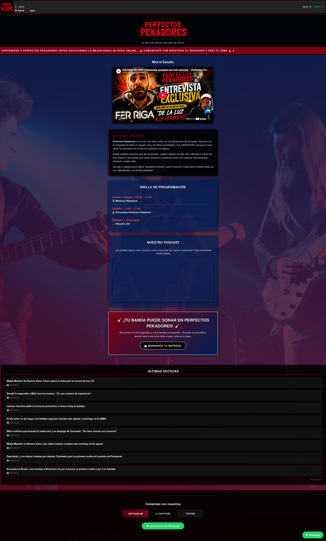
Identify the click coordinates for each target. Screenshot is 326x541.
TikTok (190, 513)
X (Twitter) (163, 513)
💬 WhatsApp (312, 535)
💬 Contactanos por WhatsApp (163, 526)
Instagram (135, 513)
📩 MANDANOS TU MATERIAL (163, 345)
